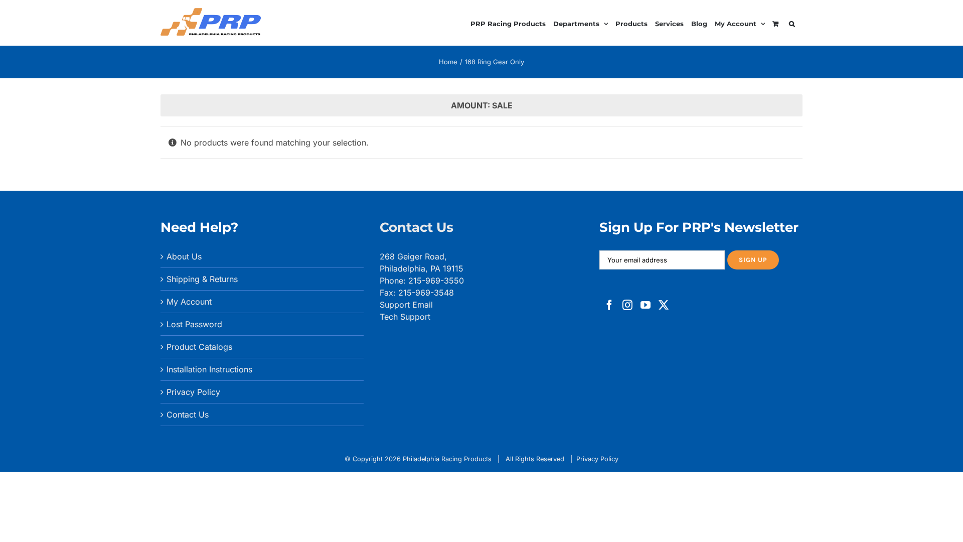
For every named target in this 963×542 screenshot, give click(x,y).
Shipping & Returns (202, 279)
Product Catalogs (199, 347)
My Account (189, 302)
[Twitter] (664, 305)
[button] (792, 22)
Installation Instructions (209, 369)
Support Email (406, 305)
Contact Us (188, 415)
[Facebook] (609, 305)
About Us (184, 256)
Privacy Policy (193, 392)
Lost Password (194, 324)
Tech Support (405, 317)
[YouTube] (645, 305)
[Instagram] (627, 305)
